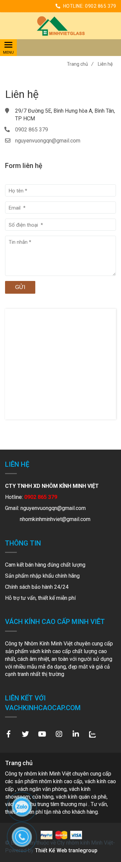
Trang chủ (80, 64)
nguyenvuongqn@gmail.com (47, 140)
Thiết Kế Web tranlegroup (66, 850)
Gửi (20, 287)
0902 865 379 (100, 6)
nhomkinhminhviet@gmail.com (55, 519)
